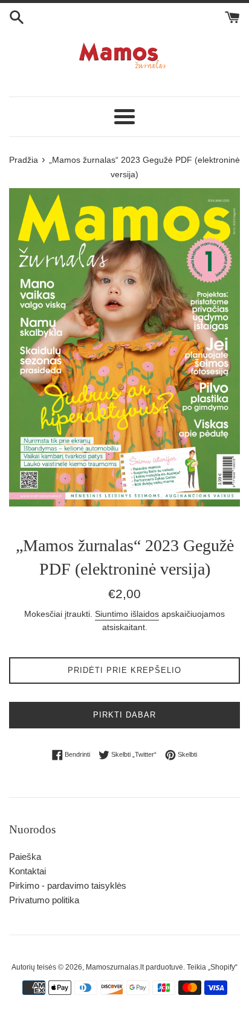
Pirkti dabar (124, 714)
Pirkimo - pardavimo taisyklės (67, 885)
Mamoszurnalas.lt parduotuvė (134, 967)
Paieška (25, 856)
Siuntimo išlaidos (127, 614)
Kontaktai (27, 871)
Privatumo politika (44, 900)
